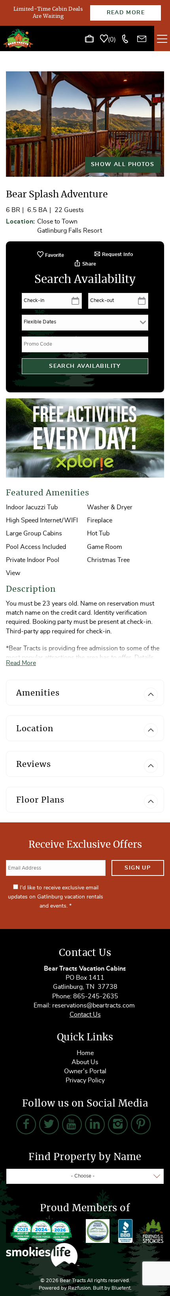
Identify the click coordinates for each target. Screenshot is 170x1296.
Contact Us (85, 1014)
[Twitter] (49, 1124)
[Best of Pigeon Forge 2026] (41, 1231)
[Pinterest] (141, 1124)
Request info (116, 254)
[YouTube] (72, 1124)
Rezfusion (79, 1288)
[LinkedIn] (95, 1124)
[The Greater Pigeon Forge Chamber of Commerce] (98, 1231)
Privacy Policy (85, 1080)
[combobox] (85, 1176)
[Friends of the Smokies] (153, 1231)
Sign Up (138, 868)
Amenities (38, 693)
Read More (126, 12)
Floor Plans (40, 800)
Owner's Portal (85, 1071)
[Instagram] (118, 1124)
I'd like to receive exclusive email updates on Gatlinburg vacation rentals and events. (55, 897)
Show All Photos (122, 164)
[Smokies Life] (42, 1255)
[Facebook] (26, 1124)
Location (34, 729)
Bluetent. (121, 1288)
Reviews (33, 764)
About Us (85, 1062)
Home (85, 1053)
